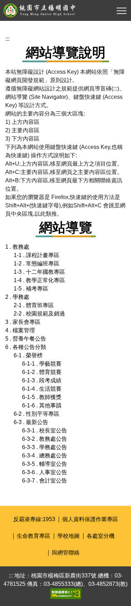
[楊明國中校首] (63, 10)
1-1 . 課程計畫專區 (36, 255)
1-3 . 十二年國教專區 (39, 272)
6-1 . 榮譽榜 (28, 355)
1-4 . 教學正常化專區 (39, 280)
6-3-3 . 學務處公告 (44, 447)
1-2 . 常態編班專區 (36, 263)
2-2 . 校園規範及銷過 (39, 314)
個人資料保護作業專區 (90, 519)
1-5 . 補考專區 (31, 289)
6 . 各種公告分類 (25, 347)
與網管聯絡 (66, 553)
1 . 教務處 (17, 247)
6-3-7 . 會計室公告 (44, 481)
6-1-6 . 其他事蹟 (41, 405)
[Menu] (121, 11)
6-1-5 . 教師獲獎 (41, 397)
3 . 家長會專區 (23, 322)
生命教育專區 (33, 536)
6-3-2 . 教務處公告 (44, 439)
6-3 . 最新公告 (31, 422)
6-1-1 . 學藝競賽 (41, 364)
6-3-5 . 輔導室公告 (44, 464)
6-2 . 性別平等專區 (36, 414)
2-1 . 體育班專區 (34, 305)
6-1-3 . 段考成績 (41, 380)
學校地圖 (68, 536)
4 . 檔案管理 (20, 330)
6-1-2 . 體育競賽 (41, 372)
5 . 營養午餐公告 (25, 339)
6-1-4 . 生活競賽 (41, 389)
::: (7, 39)
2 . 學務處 (17, 297)
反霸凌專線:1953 (34, 519)
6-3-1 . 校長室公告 (44, 430)
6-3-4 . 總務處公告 (44, 456)
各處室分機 (101, 536)
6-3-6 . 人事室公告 (44, 472)
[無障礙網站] (65, 593)
